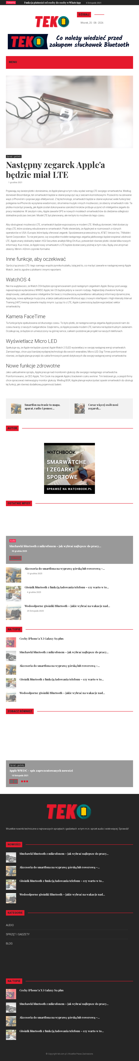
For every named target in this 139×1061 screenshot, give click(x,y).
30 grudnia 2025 (19, 551)
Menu (13, 62)
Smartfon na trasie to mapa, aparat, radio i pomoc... (42, 406)
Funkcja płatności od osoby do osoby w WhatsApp (52, 2)
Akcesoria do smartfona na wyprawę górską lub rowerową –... (65, 568)
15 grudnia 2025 (34, 573)
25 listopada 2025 (35, 611)
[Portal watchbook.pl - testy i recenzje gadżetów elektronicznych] (69, 468)
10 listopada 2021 (20, 775)
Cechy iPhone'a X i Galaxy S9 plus (41, 638)
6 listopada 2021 (94, 3)
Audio (12, 541)
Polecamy (11, 2)
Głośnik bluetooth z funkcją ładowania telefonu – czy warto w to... (67, 587)
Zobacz (15, 558)
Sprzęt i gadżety (14, 156)
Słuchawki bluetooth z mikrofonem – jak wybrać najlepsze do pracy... (55, 546)
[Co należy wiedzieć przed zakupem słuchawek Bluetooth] (69, 41)
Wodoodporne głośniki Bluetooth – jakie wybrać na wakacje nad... (67, 606)
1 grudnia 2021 (15, 182)
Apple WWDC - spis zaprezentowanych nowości (41, 770)
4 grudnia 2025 (34, 592)
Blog (9, 943)
